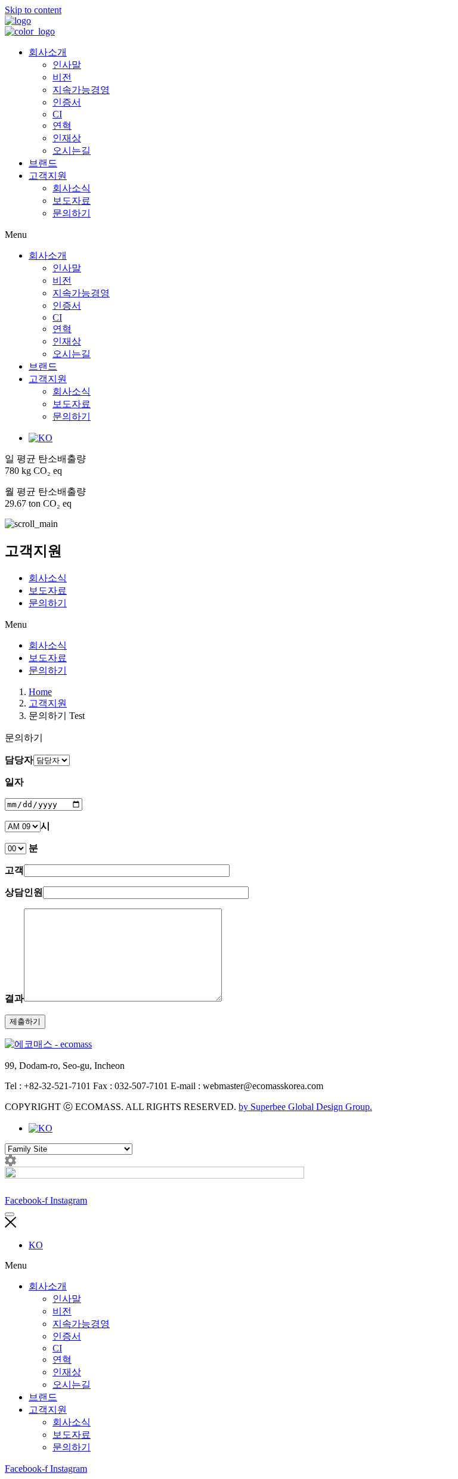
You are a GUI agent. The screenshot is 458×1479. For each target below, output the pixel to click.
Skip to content (33, 10)
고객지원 (48, 175)
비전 (62, 77)
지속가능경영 (81, 90)
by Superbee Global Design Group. (305, 1107)
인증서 (66, 102)
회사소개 (48, 52)
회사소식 (71, 188)
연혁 (62, 125)
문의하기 (71, 213)
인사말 (66, 65)
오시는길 (71, 150)
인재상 (66, 138)
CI (57, 114)
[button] (229, 235)
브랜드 (43, 163)
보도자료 (71, 201)
